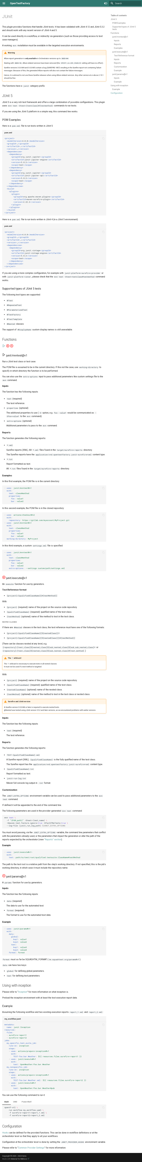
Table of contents (119, 15)
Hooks (5, 1132)
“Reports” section (52, 839)
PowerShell (26, 1102)
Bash (6, 1102)
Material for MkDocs (19, 1159)
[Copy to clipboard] (103, 138)
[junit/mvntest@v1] (4, 346)
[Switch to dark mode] (105, 3)
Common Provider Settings (31, 1147)
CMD (15, 1102)
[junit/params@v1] (11, 346)
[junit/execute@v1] (8, 346)
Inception (22, 992)
